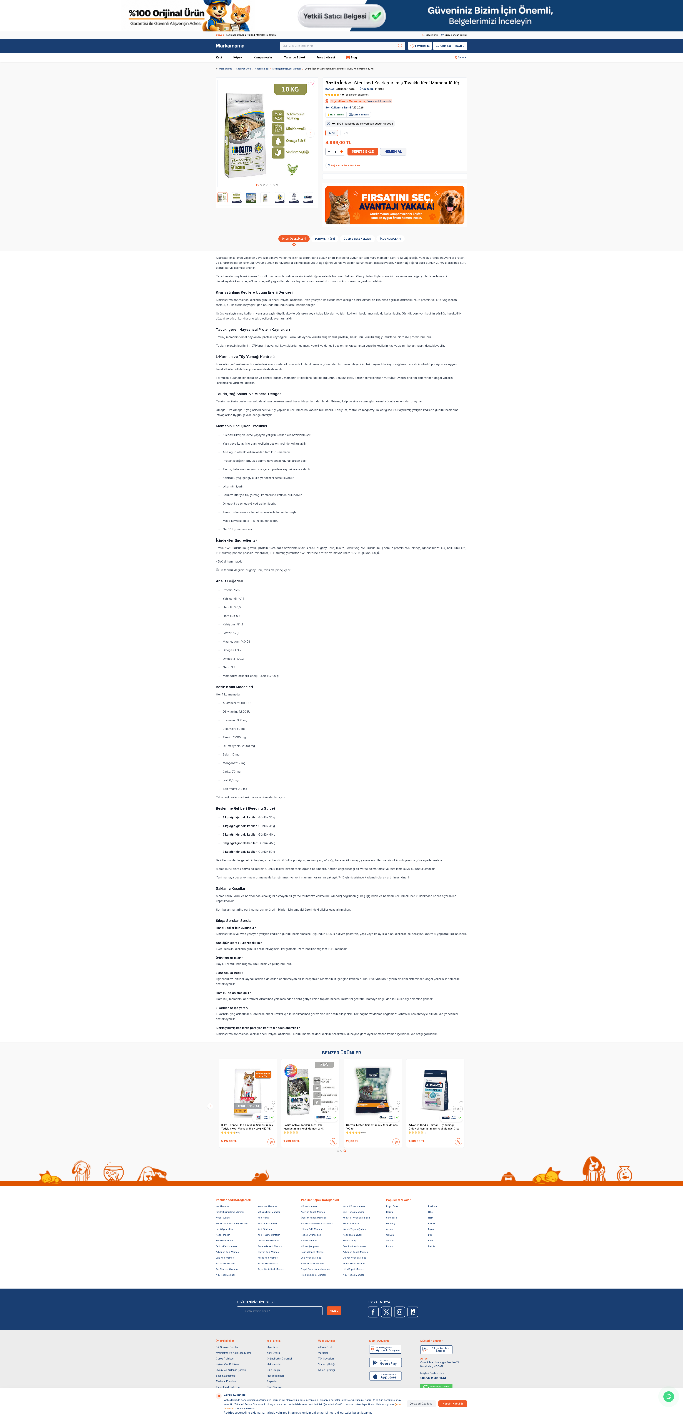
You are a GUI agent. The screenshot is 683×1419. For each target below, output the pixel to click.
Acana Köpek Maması (354, 1263)
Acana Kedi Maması (268, 1257)
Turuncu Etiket (294, 57)
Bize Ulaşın (273, 1369)
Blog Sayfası (274, 1387)
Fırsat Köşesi (326, 57)
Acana (389, 1229)
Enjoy (431, 1229)
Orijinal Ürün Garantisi (279, 1358)
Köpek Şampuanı (310, 1246)
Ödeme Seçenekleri (357, 238)
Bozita (332, 82)
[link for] (341, 15)
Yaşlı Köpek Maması (353, 1212)
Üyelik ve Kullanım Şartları (231, 1369)
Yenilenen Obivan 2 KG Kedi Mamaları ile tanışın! (246, 35)
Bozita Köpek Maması (312, 1263)
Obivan (390, 1235)
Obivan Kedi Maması (268, 1252)
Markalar (323, 1352)
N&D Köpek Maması (353, 1275)
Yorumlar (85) (325, 238)
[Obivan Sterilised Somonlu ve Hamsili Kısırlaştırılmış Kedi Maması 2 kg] (310, 1090)
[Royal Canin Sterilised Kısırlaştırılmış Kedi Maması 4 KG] (373, 1090)
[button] (257, 185)
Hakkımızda (274, 1364)
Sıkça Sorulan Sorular (456, 35)
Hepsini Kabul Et (453, 1403)
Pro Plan (432, 1206)
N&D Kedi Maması (225, 1275)
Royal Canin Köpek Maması (315, 1269)
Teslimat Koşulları (226, 1381)
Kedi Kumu (263, 1217)
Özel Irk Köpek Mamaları (314, 1217)
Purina (389, 1246)
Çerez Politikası (225, 1358)
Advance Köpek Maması (355, 1252)
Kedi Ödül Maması (267, 1223)
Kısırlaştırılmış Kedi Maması (286, 68)
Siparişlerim (432, 35)
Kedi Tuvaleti (223, 1217)
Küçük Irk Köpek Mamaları (356, 1217)
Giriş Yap (446, 45)
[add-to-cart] (271, 1141)
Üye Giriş (272, 1347)
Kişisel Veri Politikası (227, 1364)
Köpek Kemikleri (351, 1223)
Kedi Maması (262, 68)
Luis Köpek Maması (311, 1257)
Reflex (431, 1223)
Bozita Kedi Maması (268, 1263)
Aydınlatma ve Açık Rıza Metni (233, 1352)
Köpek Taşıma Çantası (354, 1229)
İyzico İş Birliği (326, 1369)
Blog (354, 57)
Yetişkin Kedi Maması (269, 1212)
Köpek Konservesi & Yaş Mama (317, 1223)
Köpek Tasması (309, 1240)
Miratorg (390, 1223)
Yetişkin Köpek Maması (313, 1212)
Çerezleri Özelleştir (421, 1403)
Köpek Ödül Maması (311, 1229)
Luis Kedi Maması (225, 1257)
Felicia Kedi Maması (226, 1246)
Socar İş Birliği (326, 1364)
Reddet (229, 1412)
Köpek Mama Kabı (352, 1235)
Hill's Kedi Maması (225, 1263)
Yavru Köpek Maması (354, 1206)
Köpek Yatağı (350, 1240)
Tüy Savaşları (326, 1358)
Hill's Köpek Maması (353, 1269)
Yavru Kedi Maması (267, 1206)
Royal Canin (392, 1206)
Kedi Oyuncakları (225, 1229)
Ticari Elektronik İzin (228, 1387)
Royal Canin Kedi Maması (271, 1269)
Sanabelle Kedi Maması (270, 1246)
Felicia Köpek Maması (312, 1252)
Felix (430, 1240)
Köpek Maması (309, 1206)
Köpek (237, 57)
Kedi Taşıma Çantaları (269, 1235)
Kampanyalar (263, 57)
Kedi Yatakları (265, 1229)
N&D (430, 1217)
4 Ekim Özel (325, 1347)
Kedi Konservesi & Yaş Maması (232, 1223)
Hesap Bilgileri (275, 1375)
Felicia (431, 1246)
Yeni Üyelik (273, 1352)
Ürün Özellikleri (294, 238)
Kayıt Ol (460, 45)
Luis (430, 1235)
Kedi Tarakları (223, 1235)
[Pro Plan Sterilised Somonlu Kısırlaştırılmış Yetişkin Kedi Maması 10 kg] (248, 1090)
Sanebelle (391, 1217)
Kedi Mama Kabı (224, 1240)
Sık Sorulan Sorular (227, 1347)
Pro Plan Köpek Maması (313, 1275)
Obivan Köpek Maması (355, 1257)
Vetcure (390, 1240)
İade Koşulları (390, 238)
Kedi (219, 57)
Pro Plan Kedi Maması (227, 1269)
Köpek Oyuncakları (311, 1235)
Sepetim (272, 1381)
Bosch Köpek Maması (354, 1246)
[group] (267, 133)
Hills (430, 1212)
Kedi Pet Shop (243, 68)
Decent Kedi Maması (268, 1240)
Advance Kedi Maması (227, 1252)
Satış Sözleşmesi (226, 1375)
